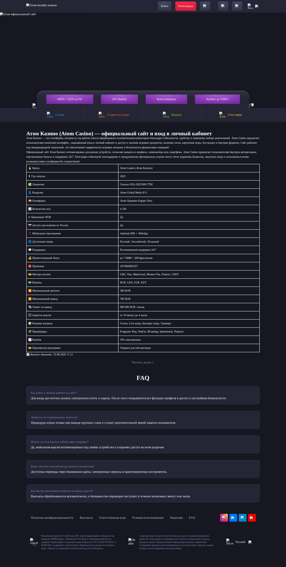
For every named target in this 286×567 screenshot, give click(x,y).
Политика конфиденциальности (52, 517)
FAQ (192, 517)
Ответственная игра (112, 517)
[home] (41, 6)
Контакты (86, 517)
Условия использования (147, 517)
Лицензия (176, 517)
